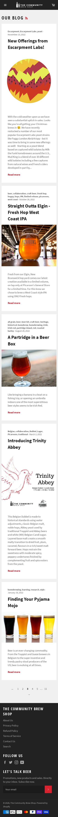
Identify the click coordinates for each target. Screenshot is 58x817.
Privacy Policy (10, 725)
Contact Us (9, 741)
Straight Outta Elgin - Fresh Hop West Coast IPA (29, 212)
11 (45, 689)
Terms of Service (12, 736)
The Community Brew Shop (23, 803)
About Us (8, 720)
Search (7, 746)
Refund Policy (10, 731)
